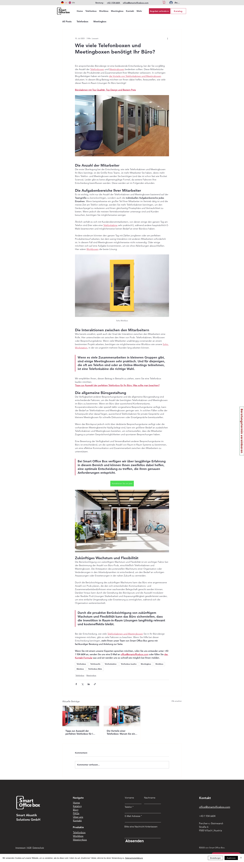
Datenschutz (38, 847)
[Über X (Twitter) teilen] (82, 684)
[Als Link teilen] (95, 684)
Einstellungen (215, 858)
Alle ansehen (176, 701)
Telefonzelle (95, 664)
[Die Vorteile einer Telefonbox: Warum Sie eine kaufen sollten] (122, 716)
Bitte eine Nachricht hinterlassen (140, 826)
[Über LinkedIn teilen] (88, 684)
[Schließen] (240, 858)
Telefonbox (82, 21)
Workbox (159, 664)
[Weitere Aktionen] (167, 38)
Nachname (149, 798)
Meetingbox (99, 21)
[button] (164, 2)
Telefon (128, 807)
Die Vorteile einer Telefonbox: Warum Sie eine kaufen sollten (121, 732)
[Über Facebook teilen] (76, 684)
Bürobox (80, 669)
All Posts (67, 21)
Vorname (129, 798)
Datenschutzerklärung (134, 858)
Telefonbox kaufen (128, 664)
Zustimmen (231, 858)
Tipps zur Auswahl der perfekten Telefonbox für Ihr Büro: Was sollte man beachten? (80, 732)
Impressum (21, 847)
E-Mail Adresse (132, 816)
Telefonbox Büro (95, 669)
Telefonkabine (111, 664)
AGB (29, 847)
